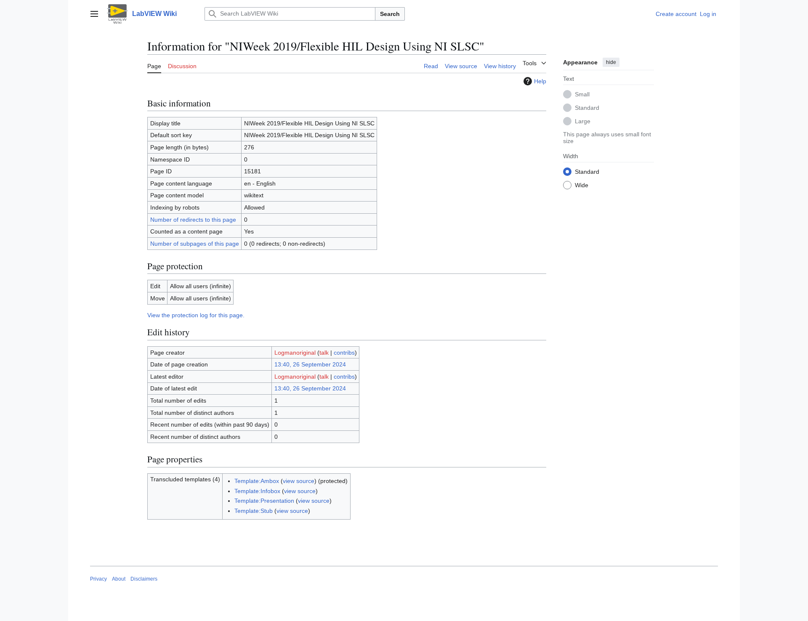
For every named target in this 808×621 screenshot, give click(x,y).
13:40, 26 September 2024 (310, 364)
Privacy (98, 579)
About (118, 579)
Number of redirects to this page (193, 219)
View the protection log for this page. (196, 315)
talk (324, 352)
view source (298, 481)
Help (540, 81)
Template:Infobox (257, 491)
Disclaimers (143, 579)
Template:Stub (253, 510)
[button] (94, 14)
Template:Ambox (256, 481)
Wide (581, 184)
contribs (344, 352)
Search (390, 14)
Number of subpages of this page (194, 243)
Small (582, 93)
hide (611, 62)
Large (582, 120)
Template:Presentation (264, 500)
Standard (587, 107)
